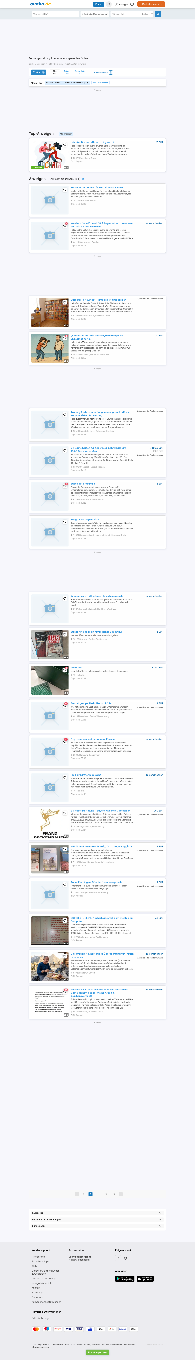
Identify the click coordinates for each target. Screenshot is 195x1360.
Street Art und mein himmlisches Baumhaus (96, 631)
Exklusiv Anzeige (40, 1318)
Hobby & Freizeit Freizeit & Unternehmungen (66, 82)
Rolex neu (76, 667)
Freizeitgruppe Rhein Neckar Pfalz (91, 703)
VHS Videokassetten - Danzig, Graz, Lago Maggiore (101, 846)
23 (105, 1194)
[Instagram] (125, 1258)
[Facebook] (118, 1258)
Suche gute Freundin (83, 483)
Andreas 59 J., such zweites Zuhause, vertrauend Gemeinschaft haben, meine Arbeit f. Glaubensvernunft (99, 992)
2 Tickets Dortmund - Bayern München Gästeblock (100, 810)
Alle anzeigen (66, 134)
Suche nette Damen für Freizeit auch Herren (97, 187)
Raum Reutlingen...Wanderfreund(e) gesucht (97, 882)
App (100, 4)
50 (83, 179)
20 (77, 179)
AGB (34, 1266)
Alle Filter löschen (100, 83)
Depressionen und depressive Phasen (93, 739)
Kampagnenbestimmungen (46, 1301)
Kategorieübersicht (42, 1283)
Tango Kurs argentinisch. (85, 519)
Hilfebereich (38, 1256)
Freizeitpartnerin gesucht (86, 774)
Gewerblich (80, 72)
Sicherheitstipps (40, 1261)
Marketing (37, 1292)
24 (113, 1194)
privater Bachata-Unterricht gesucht (92, 142)
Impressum (38, 1297)
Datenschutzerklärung (44, 1278)
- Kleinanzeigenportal (81, 1258)
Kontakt (36, 1287)
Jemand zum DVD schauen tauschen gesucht (97, 596)
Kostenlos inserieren (152, 4)
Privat (67, 72)
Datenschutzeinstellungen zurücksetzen (46, 1272)
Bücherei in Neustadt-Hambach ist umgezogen (98, 299)
